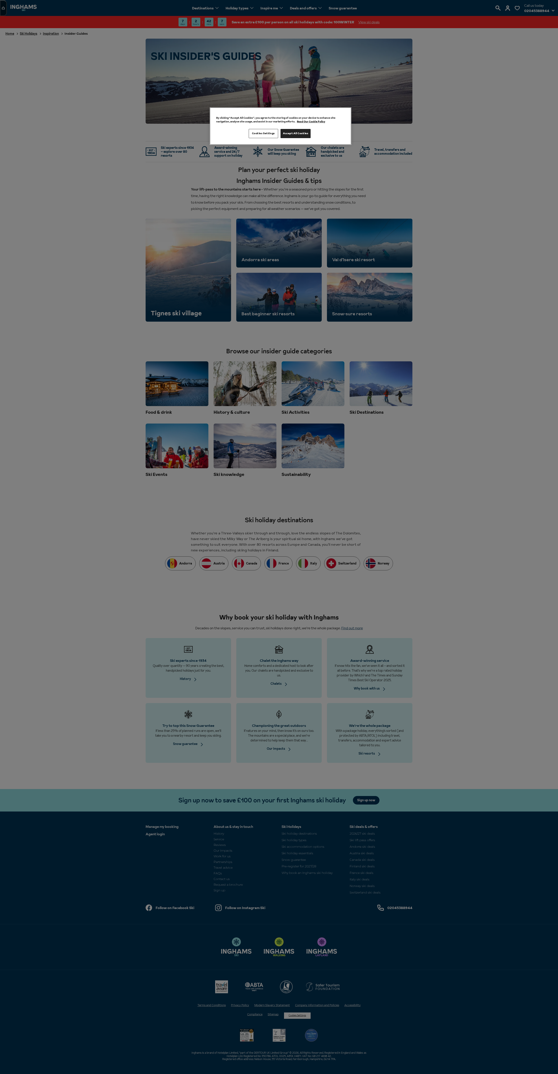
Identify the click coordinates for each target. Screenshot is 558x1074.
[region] (280, 126)
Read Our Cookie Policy (311, 121)
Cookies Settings (263, 133)
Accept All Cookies (295, 133)
